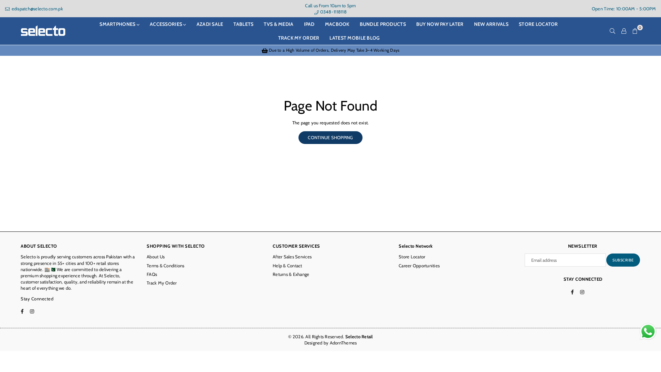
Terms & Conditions (166, 265)
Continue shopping (330, 137)
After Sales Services (292, 256)
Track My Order (298, 38)
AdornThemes (343, 342)
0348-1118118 (332, 11)
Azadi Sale (210, 24)
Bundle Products (383, 24)
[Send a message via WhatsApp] (648, 331)
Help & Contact (287, 265)
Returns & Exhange (291, 274)
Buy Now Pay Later (440, 24)
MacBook (337, 24)
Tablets (243, 24)
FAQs (152, 274)
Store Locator (412, 256)
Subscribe (623, 260)
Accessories (166, 24)
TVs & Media (278, 24)
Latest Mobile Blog (354, 38)
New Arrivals (491, 24)
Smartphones (117, 24)
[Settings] (623, 31)
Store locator (538, 24)
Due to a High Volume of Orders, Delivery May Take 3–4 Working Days (333, 50)
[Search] (612, 31)
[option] (330, 50)
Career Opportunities (419, 265)
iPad (309, 24)
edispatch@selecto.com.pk (36, 8)
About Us (156, 256)
